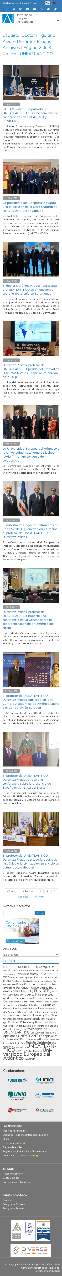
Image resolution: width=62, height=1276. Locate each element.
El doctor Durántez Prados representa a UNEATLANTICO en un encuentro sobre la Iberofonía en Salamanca (30, 289)
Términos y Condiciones (47, 1270)
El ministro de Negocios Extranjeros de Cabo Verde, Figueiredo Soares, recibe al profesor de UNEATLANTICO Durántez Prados (30, 531)
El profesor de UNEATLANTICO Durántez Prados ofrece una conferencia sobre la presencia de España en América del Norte (27, 781)
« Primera (12, 891)
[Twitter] (13, 9)
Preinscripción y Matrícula (16, 1182)
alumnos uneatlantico (20, 966)
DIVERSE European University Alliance (20, 3)
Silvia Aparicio (19, 1047)
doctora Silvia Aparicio (21, 977)
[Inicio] (17, 18)
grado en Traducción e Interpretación (28, 1025)
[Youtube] (27, 9)
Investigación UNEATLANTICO (25, 1030)
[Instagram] (20, 9)
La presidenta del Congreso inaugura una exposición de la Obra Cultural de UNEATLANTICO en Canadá (30, 207)
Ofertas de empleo (13, 1147)
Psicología (7, 1043)
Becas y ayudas (11, 1177)
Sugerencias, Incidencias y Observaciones (25, 1151)
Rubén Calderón (38, 1042)
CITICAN (22, 974)
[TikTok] (55, 9)
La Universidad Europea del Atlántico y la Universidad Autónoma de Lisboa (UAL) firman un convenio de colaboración (31, 454)
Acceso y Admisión (13, 1173)
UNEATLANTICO (29, 1048)
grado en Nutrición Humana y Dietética (32, 1015)
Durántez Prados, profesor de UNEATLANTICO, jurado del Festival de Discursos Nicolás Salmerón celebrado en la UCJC (31, 371)
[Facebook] (7, 9)
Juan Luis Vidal (37, 1033)
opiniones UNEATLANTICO (23, 1036)
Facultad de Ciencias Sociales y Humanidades (32, 981)
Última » (39, 896)
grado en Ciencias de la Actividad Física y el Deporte (36, 1002)
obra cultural (50, 1032)
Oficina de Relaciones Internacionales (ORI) (26, 1134)
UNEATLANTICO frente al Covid (19, 1155)
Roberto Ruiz (18, 1043)
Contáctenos (28, 1267)
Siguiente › (23, 896)
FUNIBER (41, 990)
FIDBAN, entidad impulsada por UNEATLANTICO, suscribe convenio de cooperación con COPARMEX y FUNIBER (30, 115)
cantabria (22, 970)
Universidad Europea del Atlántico (27, 1054)
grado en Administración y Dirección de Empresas (30, 992)
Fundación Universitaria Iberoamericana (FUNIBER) (30, 989)
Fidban (20, 984)
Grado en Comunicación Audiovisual (29, 1006)
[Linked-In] (34, 9)
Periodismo (54, 1040)
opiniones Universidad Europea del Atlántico (30, 1037)
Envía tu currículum (12, 1143)
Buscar (40, 913)
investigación (20, 1029)
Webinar (29, 1058)
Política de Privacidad (47, 1267)
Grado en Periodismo (17, 1018)
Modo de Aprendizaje (14, 1130)
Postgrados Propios (13, 1208)
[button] (55, 3)
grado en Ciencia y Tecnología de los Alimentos (22, 1005)
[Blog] (41, 9)
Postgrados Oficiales (14, 1204)
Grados (7, 1200)
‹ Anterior (28, 891)
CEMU (6, 1139)
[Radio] (48, 9)
